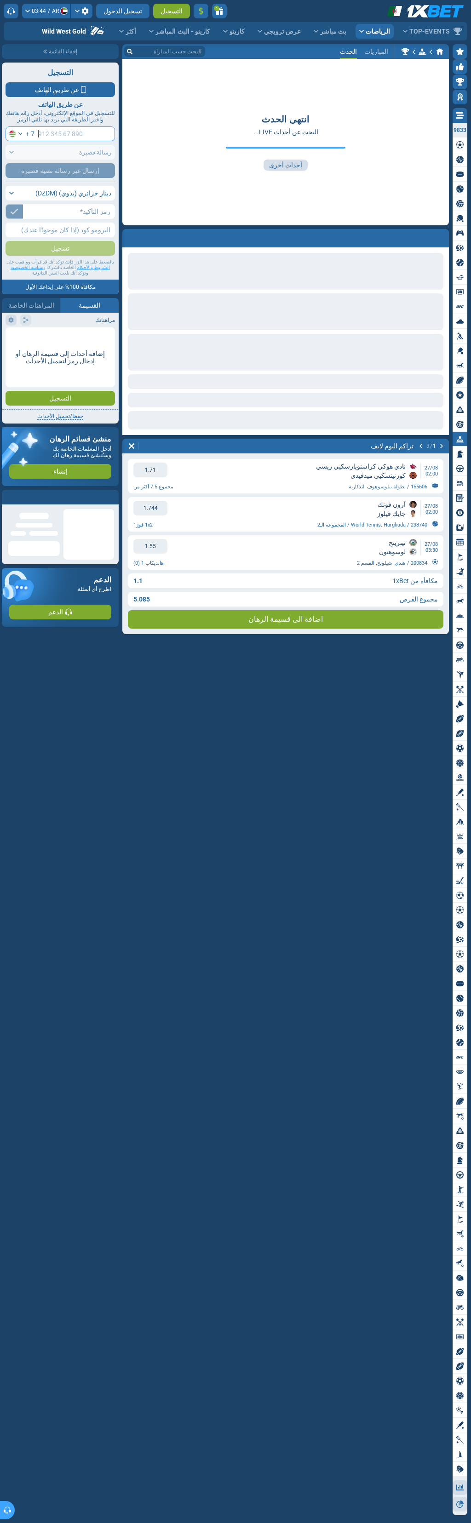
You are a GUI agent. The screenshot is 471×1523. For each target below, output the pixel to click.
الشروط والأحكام (93, 267)
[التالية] (417, 236)
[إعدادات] (81, 11)
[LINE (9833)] (439, 51)
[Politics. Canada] (405, 51)
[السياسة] (422, 51)
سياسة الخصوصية (27, 267)
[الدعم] (11, 11)
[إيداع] (201, 11)
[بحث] (129, 51)
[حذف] (131, 236)
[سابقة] (441, 236)
